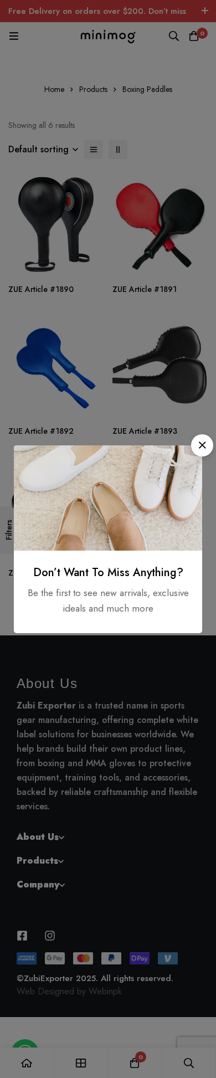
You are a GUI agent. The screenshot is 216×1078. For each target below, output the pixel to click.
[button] (202, 445)
